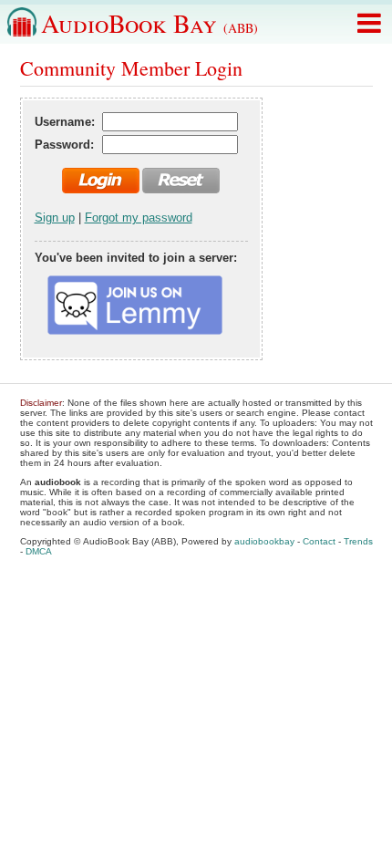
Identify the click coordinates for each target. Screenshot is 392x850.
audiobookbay (264, 541)
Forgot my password (138, 217)
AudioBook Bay (149, 22)
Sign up (55, 217)
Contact (319, 541)
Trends (358, 541)
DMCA (39, 551)
